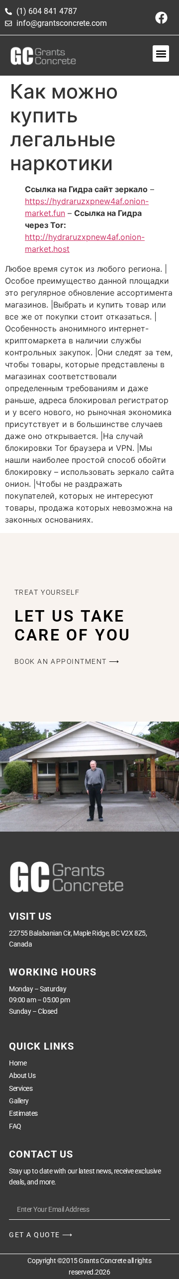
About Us (22, 1075)
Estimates (23, 1113)
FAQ (15, 1126)
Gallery (19, 1101)
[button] (161, 53)
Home (17, 1063)
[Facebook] (161, 17)
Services (20, 1088)
